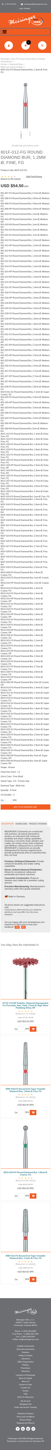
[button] (25, 45)
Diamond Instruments (25, 1349)
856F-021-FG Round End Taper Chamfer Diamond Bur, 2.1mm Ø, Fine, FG (25, 1257)
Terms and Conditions (25, 1417)
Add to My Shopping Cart (25, 807)
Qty (2, 800)
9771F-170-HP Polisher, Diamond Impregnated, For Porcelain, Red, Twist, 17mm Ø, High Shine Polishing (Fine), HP (25, 1005)
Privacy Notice (25, 1420)
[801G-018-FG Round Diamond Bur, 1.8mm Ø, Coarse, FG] (25, 1145)
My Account (25, 1401)
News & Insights (25, 1378)
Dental (4, 64)
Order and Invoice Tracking (25, 1407)
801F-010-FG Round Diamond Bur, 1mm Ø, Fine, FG (25, 496)
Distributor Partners (26, 1413)
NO (23, 927)
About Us (25, 1381)
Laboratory (25, 1359)
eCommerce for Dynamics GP (31, 1441)
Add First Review (34, 177)
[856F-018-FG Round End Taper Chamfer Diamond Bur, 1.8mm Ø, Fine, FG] (25, 1061)
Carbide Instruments (25, 1346)
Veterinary (25, 1371)
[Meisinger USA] (25, 20)
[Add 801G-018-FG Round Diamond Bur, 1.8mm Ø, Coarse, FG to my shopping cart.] (33, 1196)
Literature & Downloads (25, 1375)
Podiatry (25, 1365)
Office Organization (25, 1362)
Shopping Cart (26, 1404)
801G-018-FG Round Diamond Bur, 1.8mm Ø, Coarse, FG (25, 1173)
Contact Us (25, 1388)
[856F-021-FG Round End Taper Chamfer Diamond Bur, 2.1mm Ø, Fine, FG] (25, 1228)
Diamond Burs (16, 64)
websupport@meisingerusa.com (35, 4)
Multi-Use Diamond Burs (12, 67)
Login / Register (24, 8)
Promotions (25, 1368)
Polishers (25, 1352)
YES (17, 927)
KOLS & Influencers (25, 1397)
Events (25, 1391)
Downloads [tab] (21, 824)
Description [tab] (7, 824)
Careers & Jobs (25, 1384)
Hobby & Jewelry (25, 1355)
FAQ (25, 1394)
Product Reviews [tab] (38, 824)
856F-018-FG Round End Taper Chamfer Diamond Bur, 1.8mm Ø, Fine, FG (25, 1090)
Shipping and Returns (26, 1423)
